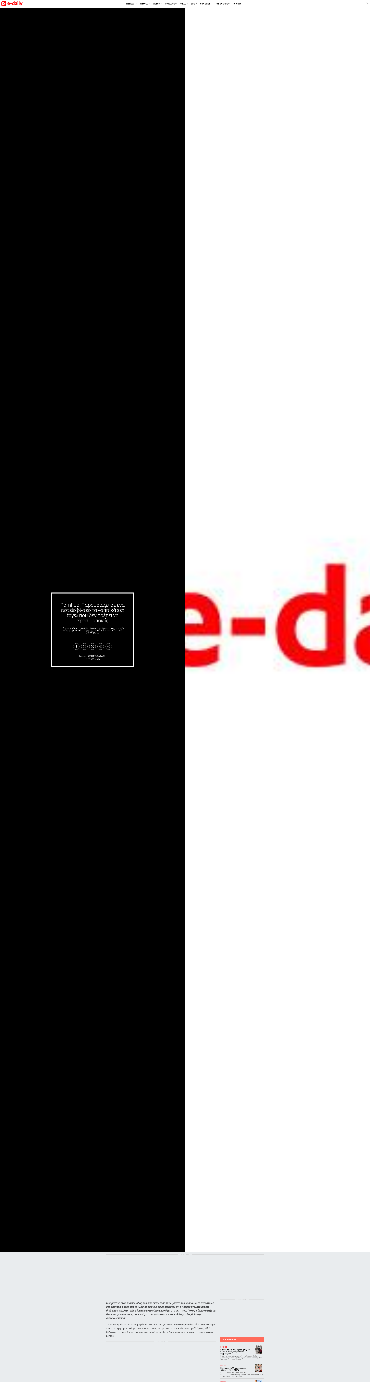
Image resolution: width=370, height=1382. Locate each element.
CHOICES (237, 4)
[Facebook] (76, 646)
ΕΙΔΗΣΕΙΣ (130, 4)
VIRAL (183, 4)
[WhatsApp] (84, 646)
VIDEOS (156, 4)
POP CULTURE (222, 4)
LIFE (193, 4)
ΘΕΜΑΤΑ (144, 4)
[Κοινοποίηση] (109, 646)
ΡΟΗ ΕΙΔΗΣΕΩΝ (229, 1339)
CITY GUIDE (205, 4)
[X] (92, 646)
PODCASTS (170, 4)
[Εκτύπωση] (100, 646)
